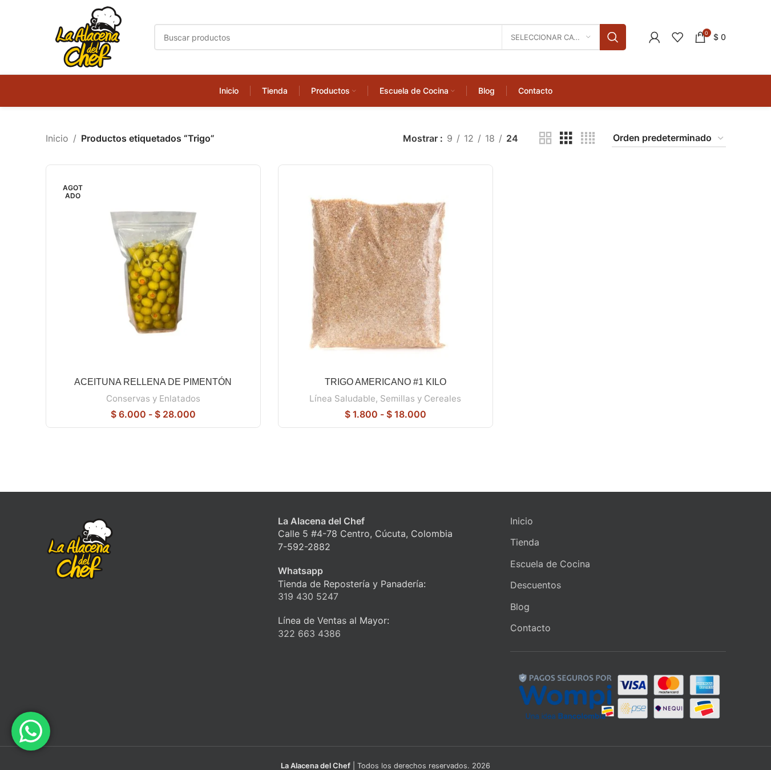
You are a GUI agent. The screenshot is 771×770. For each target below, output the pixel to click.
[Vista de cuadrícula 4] (588, 138)
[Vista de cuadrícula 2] (545, 138)
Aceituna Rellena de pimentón (153, 382)
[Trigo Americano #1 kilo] (385, 272)
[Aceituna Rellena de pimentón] (153, 272)
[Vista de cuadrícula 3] (566, 138)
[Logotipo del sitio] (88, 36)
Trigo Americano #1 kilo (385, 382)
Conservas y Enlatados (153, 398)
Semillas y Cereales (420, 398)
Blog (520, 606)
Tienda (524, 542)
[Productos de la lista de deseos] (677, 37)
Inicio (57, 138)
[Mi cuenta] (654, 37)
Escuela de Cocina (550, 564)
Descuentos (535, 585)
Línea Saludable (342, 398)
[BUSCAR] (613, 37)
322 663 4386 (309, 633)
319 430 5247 (308, 596)
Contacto (530, 627)
